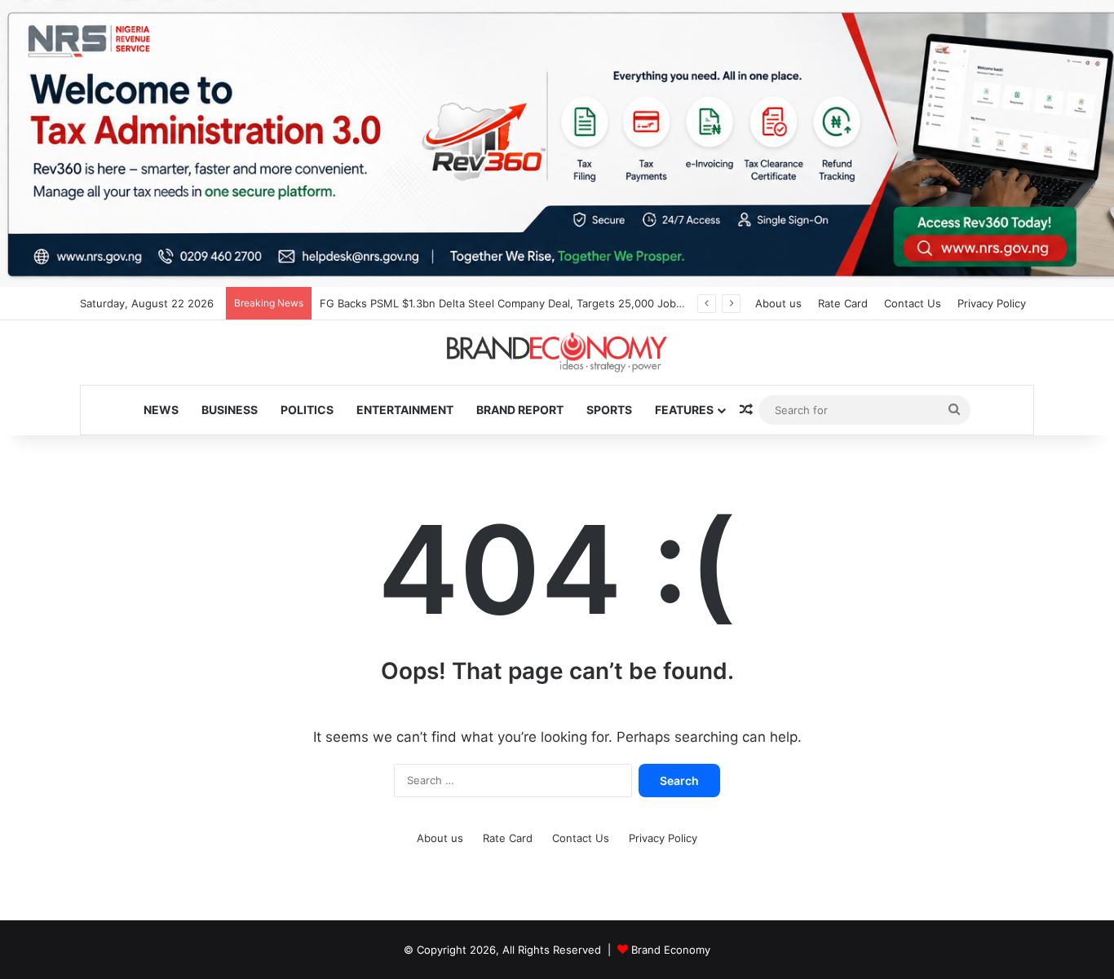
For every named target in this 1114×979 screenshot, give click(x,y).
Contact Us (912, 303)
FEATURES (684, 410)
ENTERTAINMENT (404, 410)
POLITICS (307, 410)
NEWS (161, 410)
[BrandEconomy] (557, 353)
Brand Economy (670, 949)
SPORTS (609, 410)
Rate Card (843, 303)
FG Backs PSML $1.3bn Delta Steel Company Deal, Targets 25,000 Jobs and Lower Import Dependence (581, 303)
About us (778, 303)
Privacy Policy (991, 303)
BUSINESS (229, 410)
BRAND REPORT (520, 410)
